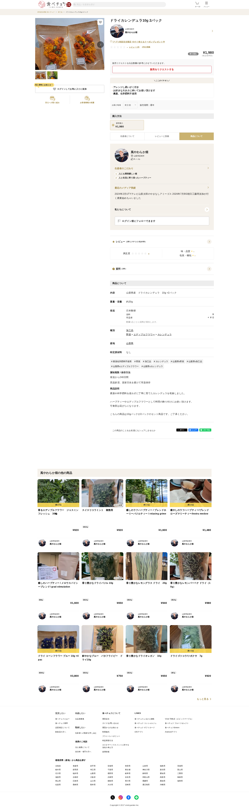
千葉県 (110, 770)
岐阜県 (127, 773)
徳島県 (110, 781)
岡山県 (58, 781)
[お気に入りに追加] (100, 22)
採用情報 (106, 752)
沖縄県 (162, 785)
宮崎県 (127, 785)
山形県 (145, 766)
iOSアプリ (139, 732)
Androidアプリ (171, 732)
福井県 (75, 773)
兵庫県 (110, 777)
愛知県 (162, 773)
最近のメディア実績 (125, 188)
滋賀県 (58, 777)
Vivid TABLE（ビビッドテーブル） (179, 719)
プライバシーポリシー (111, 736)
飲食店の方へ (60, 732)
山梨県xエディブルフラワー (126, 366)
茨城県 (180, 766)
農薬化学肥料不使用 (122, 361)
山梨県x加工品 (195, 361)
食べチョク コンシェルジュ (145, 723)
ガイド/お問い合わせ (110, 723)
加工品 (129, 330)
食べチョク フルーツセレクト (177, 723)
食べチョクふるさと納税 (144, 719)
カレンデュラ (164, 334)
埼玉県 (93, 770)
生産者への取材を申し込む (86, 733)
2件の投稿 (146, 47)
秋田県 (127, 766)
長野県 (110, 773)
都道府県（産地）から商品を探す (70, 760)
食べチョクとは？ (62, 719)
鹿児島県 (146, 785)
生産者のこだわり (124, 168)
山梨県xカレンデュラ (153, 366)
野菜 (128, 334)
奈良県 (127, 777)
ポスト (182, 430)
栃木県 (58, 770)
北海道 (58, 766)
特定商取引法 (107, 741)
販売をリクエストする (162, 69)
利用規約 (106, 732)
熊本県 (93, 785)
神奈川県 (146, 770)
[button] (162, 249)
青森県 (75, 766)
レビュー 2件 (134, 47)
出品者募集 (79, 719)
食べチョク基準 (61, 723)
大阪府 (93, 777)
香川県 (127, 781)
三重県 (180, 773)
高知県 (162, 781)
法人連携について (82, 747)
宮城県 (110, 766)
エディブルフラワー (144, 334)
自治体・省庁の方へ (83, 752)
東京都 (127, 770)
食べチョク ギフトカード (145, 728)
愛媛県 (145, 781)
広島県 (75, 781)
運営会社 (106, 719)
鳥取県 (162, 777)
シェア (194, 430)
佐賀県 (58, 785)
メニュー (206, 6)
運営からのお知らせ (110, 728)
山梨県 (129, 343)
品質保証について (62, 728)
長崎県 (75, 785)
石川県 (58, 773)
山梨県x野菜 (178, 361)
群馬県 (75, 770)
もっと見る (203, 699)
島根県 (180, 777)
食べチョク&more (172, 728)
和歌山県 (146, 777)
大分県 (110, 785)
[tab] (162, 136)
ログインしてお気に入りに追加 (72, 89)
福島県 (162, 766)
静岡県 (145, 773)
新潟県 (162, 770)
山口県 (93, 781)
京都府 (75, 777)
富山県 (180, 770)
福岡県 (180, 781)
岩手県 (93, 766)
